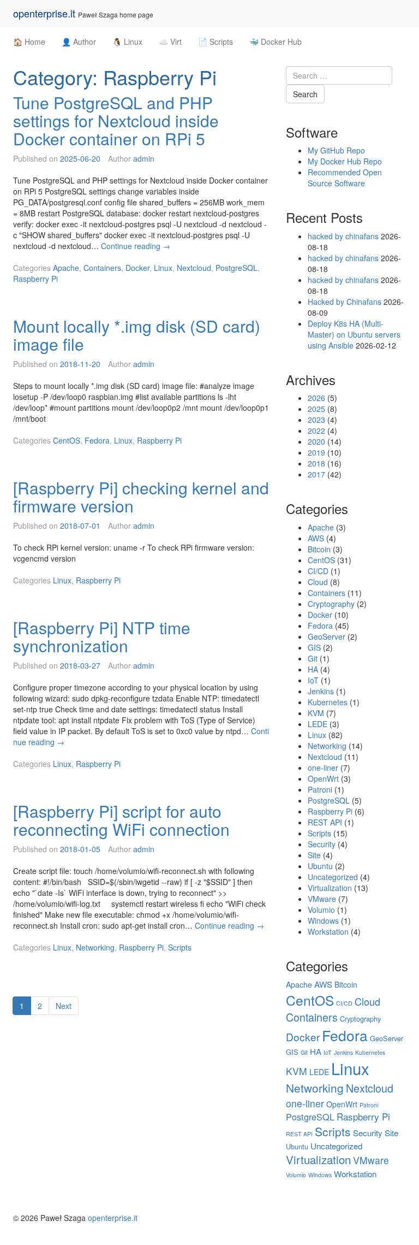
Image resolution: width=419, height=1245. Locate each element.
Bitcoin (319, 549)
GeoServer (326, 636)
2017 (316, 474)
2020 (316, 441)
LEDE (317, 723)
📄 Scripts (215, 41)
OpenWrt (323, 778)
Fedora (97, 440)
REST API (325, 822)
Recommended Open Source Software (345, 177)
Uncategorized (333, 876)
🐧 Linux (127, 41)
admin (143, 158)
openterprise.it (44, 13)
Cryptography (331, 603)
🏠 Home (29, 41)
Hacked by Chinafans (344, 301)
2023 (316, 419)
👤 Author (79, 41)
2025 (316, 408)
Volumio (321, 909)
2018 (316, 463)
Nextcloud (194, 267)
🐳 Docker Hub (275, 41)
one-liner (323, 767)
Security (322, 844)
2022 (316, 430)
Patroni (320, 789)
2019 (316, 452)
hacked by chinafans (343, 236)
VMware (322, 898)
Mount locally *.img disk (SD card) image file (136, 335)
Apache (66, 267)
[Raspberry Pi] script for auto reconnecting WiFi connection (121, 820)
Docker (137, 267)
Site (314, 854)
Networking (95, 947)
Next (63, 1005)
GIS (314, 647)
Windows (323, 920)
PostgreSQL (237, 267)
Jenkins (321, 691)
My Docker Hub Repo (345, 161)
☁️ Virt (170, 41)
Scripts (179, 947)
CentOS (66, 440)
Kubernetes (328, 702)
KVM (316, 712)
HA (313, 669)
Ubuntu (320, 865)
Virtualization (330, 887)
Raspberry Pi (35, 278)
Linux (163, 267)
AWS (316, 538)
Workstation (328, 931)
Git (313, 658)
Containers (102, 267)
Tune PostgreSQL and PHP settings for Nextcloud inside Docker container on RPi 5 (116, 120)
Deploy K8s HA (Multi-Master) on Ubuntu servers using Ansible (354, 334)
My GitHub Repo (336, 150)
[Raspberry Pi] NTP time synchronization (101, 636)
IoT (313, 680)
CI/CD (318, 570)
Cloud (318, 581)
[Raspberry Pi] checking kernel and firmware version (141, 496)
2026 (316, 397)
